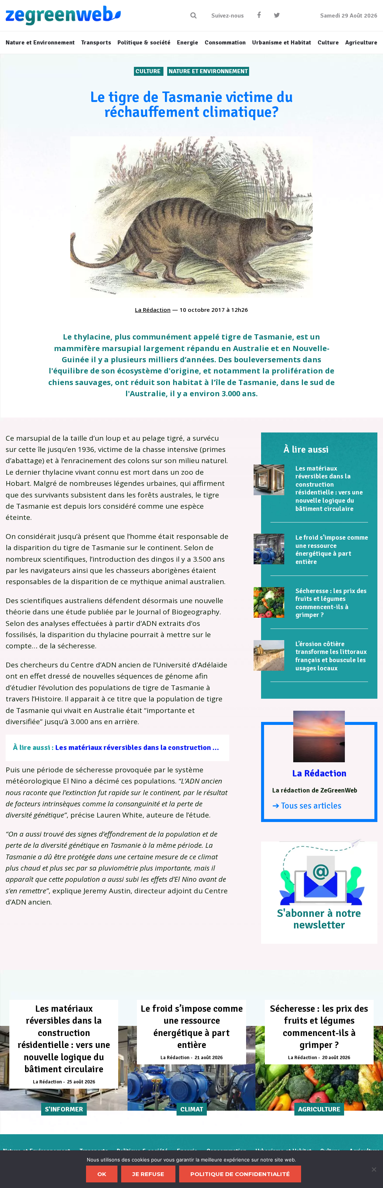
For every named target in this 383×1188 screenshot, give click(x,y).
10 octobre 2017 (202, 309)
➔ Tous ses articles (306, 805)
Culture (148, 71)
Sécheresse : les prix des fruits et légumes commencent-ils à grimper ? (331, 603)
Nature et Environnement (208, 71)
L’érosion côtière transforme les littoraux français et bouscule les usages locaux (331, 656)
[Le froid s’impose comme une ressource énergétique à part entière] (269, 549)
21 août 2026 (208, 1058)
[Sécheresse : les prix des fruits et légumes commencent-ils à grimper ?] (269, 602)
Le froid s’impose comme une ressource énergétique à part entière (331, 549)
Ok (101, 1174)
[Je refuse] (373, 1169)
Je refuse (148, 1174)
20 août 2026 (336, 1058)
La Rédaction (153, 309)
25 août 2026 (81, 1082)
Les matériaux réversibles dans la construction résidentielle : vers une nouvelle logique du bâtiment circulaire (329, 488)
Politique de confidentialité (240, 1174)
